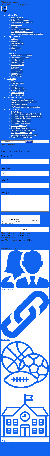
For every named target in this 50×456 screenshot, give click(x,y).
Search (29, 142)
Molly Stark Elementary (21, 121)
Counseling (16, 41)
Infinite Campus (17, 60)
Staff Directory (17, 18)
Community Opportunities (21, 55)
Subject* (4, 180)
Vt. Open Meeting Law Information (25, 107)
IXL (13, 81)
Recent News (16, 25)
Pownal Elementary (19, 126)
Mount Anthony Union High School (26, 114)
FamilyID (15, 67)
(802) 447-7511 (11, 240)
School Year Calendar (20, 20)
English (14, 50)
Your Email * (6, 168)
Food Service (16, 76)
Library (14, 46)
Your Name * (6, 156)
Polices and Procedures (20, 29)
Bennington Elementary (21, 119)
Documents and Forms (20, 58)
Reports (14, 27)
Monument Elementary (20, 123)
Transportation (17, 71)
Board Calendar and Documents (24, 102)
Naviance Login (17, 62)
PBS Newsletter (17, 83)
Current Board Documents (22, 100)
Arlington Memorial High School (24, 135)
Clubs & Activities (18, 90)
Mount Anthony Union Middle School (26, 116)
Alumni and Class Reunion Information (27, 34)
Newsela (14, 86)
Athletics (14, 39)
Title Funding (16, 69)
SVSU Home (16, 112)
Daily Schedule (17, 93)
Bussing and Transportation (22, 22)
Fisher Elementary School (21, 137)
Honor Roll (16, 74)
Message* (5, 192)
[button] (12, 15)
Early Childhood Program (21, 132)
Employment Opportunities (22, 31)
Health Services (17, 43)
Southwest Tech (17, 64)
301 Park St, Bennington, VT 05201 (16, 237)
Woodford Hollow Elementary (23, 130)
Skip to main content (9, 2)
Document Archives (19, 104)
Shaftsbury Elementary (20, 128)
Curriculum (16, 48)
